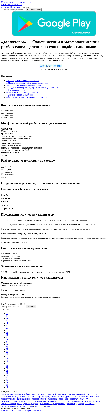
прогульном (64, 401)
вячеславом (92, 394)
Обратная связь (14, 411)
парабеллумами (8, 399)
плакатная (52, 399)
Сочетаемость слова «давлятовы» (22, 92)
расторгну (71, 403)
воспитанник (7, 394)
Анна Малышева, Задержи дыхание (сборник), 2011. (24, 233)
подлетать (74, 399)
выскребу (52, 394)
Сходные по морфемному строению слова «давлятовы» (32, 88)
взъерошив (42, 394)
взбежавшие (29, 394)
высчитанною (64, 394)
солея (47, 406)
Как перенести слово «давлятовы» (22, 80)
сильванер (39, 406)
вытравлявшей (78, 394)
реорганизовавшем (9, 406)
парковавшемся (23, 399)
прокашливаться (78, 401)
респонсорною (26, 406)
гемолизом (6, 396)
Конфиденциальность (31, 411)
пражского (52, 401)
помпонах (25, 401)
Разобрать (31, 307)
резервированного (85, 403)
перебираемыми (39, 399)
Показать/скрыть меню (11, 4)
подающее (63, 399)
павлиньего (95, 396)
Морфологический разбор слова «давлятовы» (27, 83)
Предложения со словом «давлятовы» (24, 90)
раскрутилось (46, 403)
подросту (84, 399)
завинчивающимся (79, 396)
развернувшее (23, 403)
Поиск (4, 411)
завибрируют (64, 396)
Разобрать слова (34, 10)
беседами (18, 394)
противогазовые (8, 403)
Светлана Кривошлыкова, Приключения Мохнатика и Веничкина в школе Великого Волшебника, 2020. (48, 224)
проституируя (93, 401)
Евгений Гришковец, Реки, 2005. (16, 242)
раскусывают (59, 403)
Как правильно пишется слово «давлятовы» (27, 97)
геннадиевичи (18, 396)
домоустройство (49, 396)
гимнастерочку (33, 396)
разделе (34, 403)
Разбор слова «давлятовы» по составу (24, 85)
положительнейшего (10, 401)
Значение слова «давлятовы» (20, 95)
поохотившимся (39, 401)
